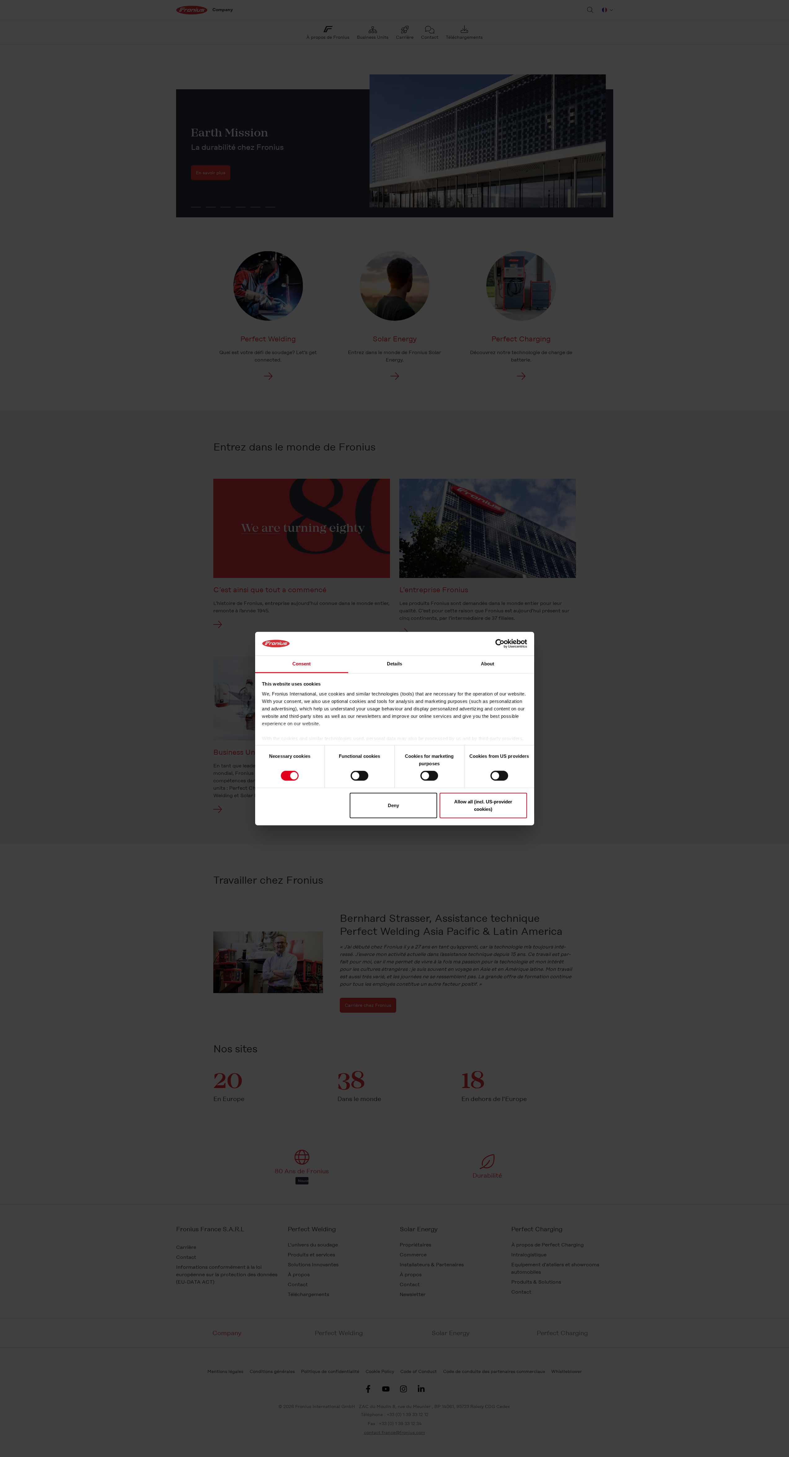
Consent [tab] (301, 663)
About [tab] (487, 663)
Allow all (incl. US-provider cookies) (483, 805)
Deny (393, 805)
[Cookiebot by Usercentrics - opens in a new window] (500, 643)
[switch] (359, 776)
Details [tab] (394, 663)
